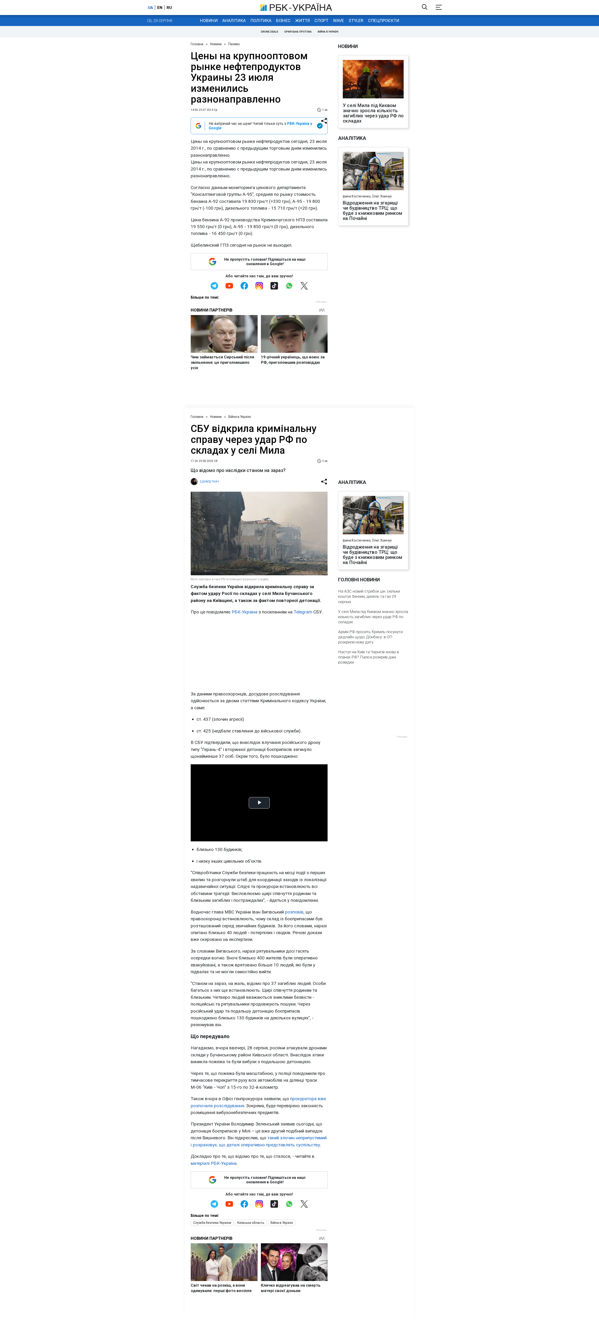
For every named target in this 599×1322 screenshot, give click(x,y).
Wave (338, 20)
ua (150, 7)
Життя (302, 20)
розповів (294, 912)
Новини (209, 20)
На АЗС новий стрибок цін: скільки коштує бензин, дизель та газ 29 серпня (369, 596)
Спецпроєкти (383, 20)
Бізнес (283, 20)
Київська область (250, 1223)
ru (169, 7)
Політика (260, 20)
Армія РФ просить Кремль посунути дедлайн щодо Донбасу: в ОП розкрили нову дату (370, 636)
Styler (356, 20)
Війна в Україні (328, 31)
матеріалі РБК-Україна (214, 1163)
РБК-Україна (244, 612)
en (159, 7)
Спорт (321, 20)
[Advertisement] (259, 653)
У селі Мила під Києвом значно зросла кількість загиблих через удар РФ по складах (373, 113)
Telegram (303, 612)
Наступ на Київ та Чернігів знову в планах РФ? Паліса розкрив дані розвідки (368, 657)
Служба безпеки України (212, 1223)
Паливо (234, 44)
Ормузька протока (298, 31)
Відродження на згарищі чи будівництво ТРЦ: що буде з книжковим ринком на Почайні (372, 210)
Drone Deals (269, 31)
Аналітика (234, 20)
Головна (197, 44)
